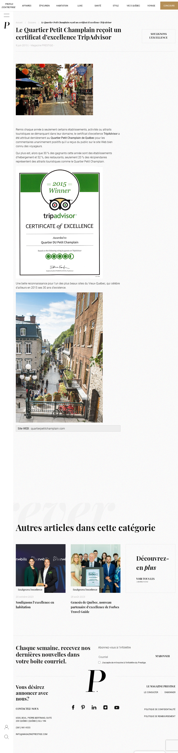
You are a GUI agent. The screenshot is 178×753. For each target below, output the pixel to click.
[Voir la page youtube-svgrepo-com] (116, 707)
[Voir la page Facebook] (73, 707)
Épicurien (44, 5)
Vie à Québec (133, 5)
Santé (98, 5)
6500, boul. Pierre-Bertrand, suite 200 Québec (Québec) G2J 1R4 (34, 719)
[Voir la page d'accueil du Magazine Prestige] (96, 681)
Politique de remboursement (159, 716)
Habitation (62, 5)
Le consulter (151, 692)
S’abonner (169, 692)
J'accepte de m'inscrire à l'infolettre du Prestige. (124, 662)
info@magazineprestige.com (31, 734)
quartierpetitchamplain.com (48, 428)
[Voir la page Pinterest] (83, 707)
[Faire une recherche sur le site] (6, 737)
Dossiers (32, 22)
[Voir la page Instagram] (105, 707)
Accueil (19, 22)
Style (116, 5)
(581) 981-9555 (23, 727)
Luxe (80, 5)
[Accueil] (7, 25)
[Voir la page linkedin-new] (94, 707)
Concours (169, 5)
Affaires (26, 5)
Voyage (151, 5)
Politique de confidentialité (159, 709)
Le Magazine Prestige (161, 686)
